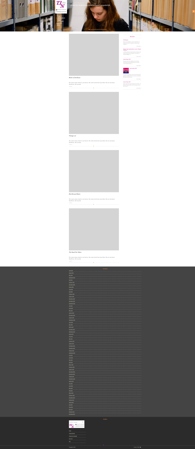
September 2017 (72, 331)
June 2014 (71, 407)
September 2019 (72, 303)
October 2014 (71, 400)
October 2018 (71, 317)
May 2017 (71, 338)
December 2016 (72, 345)
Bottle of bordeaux (74, 77)
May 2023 (71, 275)
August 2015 (71, 381)
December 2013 (72, 414)
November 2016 (72, 348)
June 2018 (71, 322)
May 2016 (71, 360)
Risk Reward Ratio (74, 194)
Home (70, 430)
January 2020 (71, 296)
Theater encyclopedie (73, 436)
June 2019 (71, 308)
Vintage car (72, 136)
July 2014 (71, 404)
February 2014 (71, 411)
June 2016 (71, 357)
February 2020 (71, 294)
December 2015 (72, 371)
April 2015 (71, 390)
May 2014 (71, 409)
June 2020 (71, 289)
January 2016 (71, 369)
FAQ (70, 441)
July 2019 (71, 305)
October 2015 (71, 376)
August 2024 (71, 272)
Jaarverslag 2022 (133, 68)
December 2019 (72, 298)
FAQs (138, 447)
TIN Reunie (125, 40)
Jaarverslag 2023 (127, 59)
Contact (135, 447)
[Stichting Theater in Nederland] (61, 6)
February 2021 (71, 282)
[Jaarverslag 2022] (126, 70)
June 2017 (71, 336)
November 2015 (72, 374)
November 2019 (72, 301)
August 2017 (71, 334)
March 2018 (71, 327)
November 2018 (72, 315)
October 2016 (71, 350)
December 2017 (72, 329)
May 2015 (71, 388)
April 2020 (71, 291)
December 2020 (72, 284)
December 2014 (72, 397)
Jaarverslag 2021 (127, 81)
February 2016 (71, 367)
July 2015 (71, 383)
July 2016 (71, 355)
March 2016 (71, 364)
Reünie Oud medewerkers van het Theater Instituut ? (132, 50)
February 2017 (71, 341)
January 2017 (71, 343)
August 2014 (71, 402)
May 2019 (71, 310)
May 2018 (71, 324)
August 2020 (71, 287)
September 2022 (72, 277)
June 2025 (71, 270)
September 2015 (72, 378)
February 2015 (71, 395)
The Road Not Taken (75, 252)
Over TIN (70, 438)
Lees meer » (138, 46)
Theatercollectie (72, 433)
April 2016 (71, 362)
